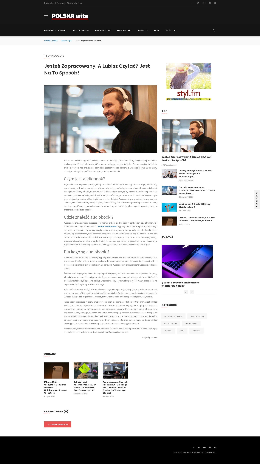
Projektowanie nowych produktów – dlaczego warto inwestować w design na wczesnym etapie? (115, 387)
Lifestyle (168, 330)
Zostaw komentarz (58, 424)
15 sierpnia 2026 (186, 197)
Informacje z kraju (173, 316)
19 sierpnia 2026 (186, 180)
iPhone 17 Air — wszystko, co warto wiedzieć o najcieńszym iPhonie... (197, 219)
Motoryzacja (197, 316)
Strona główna (50, 40)
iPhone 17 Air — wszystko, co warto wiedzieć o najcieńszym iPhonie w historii (55, 387)
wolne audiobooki (107, 226)
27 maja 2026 (108, 396)
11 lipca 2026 (185, 210)
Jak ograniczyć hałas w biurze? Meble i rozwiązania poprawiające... (195, 173)
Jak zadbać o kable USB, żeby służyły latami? (194, 205)
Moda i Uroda (170, 323)
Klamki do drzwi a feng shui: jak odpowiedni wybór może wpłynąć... (184, 284)
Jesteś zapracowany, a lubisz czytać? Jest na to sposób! (186, 158)
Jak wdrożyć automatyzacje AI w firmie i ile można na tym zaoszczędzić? (85, 386)
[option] (188, 266)
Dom (182, 330)
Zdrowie (196, 330)
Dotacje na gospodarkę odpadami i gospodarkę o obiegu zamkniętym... (197, 190)
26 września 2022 (169, 165)
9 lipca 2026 (49, 396)
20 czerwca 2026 (81, 394)
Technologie (65, 40)
